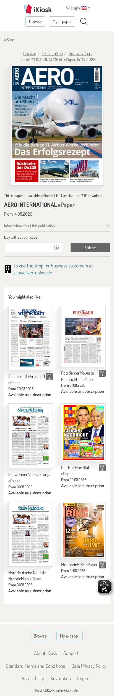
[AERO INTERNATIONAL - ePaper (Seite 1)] (57, 125)
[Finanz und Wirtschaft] (30, 338)
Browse (35, 21)
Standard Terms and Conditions (35, 666)
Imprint (84, 678)
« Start (9, 39)
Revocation (60, 678)
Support (71, 653)
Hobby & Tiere (80, 53)
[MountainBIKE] (83, 530)
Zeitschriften (52, 53)
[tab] (57, 237)
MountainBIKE (79, 564)
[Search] (84, 22)
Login (75, 8)
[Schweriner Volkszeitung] (30, 435)
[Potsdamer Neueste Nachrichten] (83, 336)
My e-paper (62, 21)
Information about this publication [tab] (29, 225)
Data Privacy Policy (89, 666)
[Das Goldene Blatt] (83, 432)
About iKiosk (45, 653)
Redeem (90, 247)
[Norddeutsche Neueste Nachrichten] (30, 534)
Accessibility (33, 678)
